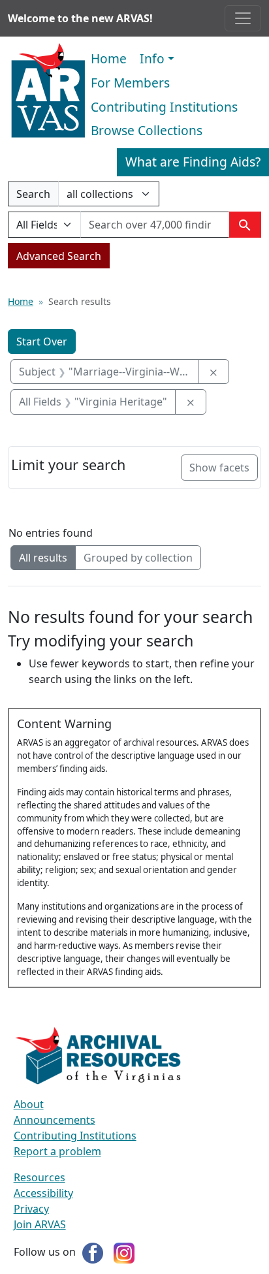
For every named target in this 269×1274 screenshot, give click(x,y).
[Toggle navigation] (243, 18)
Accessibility (43, 1193)
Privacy (31, 1209)
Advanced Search (58, 256)
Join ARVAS (40, 1224)
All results (43, 557)
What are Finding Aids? (193, 161)
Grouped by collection (138, 557)
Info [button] (152, 58)
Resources (39, 1177)
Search (33, 196)
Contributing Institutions (164, 107)
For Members (130, 82)
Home (109, 58)
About (29, 1104)
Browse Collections (146, 130)
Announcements (54, 1120)
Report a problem (57, 1151)
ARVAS (48, 91)
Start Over (41, 341)
